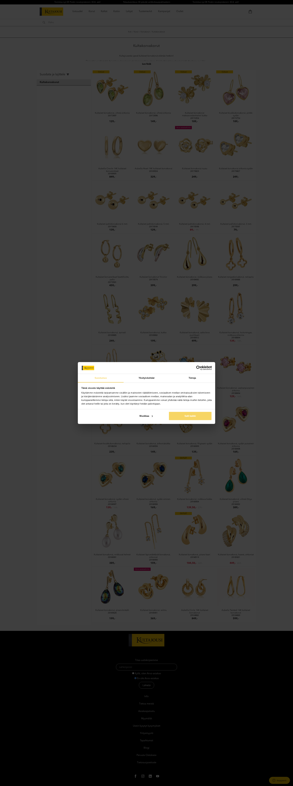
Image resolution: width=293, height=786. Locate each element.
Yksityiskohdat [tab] (146, 378)
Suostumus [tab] (101, 378)
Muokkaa (144, 416)
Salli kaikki (190, 416)
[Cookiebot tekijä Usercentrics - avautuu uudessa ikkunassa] (198, 368)
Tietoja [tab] (192, 378)
